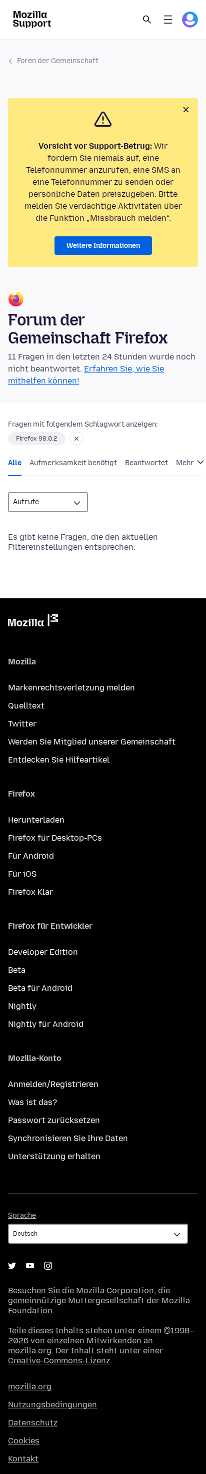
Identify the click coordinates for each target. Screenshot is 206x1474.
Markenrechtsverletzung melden (71, 687)
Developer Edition (43, 952)
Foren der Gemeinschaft (57, 61)
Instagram (48, 1266)
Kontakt (23, 1458)
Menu (168, 20)
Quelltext (26, 705)
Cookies (24, 1440)
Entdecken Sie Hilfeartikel (59, 760)
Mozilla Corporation (115, 1290)
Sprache (22, 1215)
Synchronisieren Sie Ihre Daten (68, 1138)
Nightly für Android (46, 1024)
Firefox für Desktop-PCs (55, 838)
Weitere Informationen (103, 245)
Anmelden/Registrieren (53, 1084)
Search (147, 20)
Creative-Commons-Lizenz (59, 1360)
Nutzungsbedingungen (52, 1404)
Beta (17, 970)
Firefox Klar (30, 892)
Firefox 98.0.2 (37, 438)
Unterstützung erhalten (54, 1156)
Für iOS (22, 874)
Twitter (22, 723)
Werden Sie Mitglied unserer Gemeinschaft (92, 742)
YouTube (30, 1266)
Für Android (31, 856)
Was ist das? (32, 1102)
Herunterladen (36, 820)
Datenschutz (33, 1422)
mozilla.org (30, 1386)
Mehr (186, 463)
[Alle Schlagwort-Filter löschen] (77, 439)
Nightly (22, 1006)
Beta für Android (40, 988)
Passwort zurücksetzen (54, 1120)
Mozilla (33, 622)
